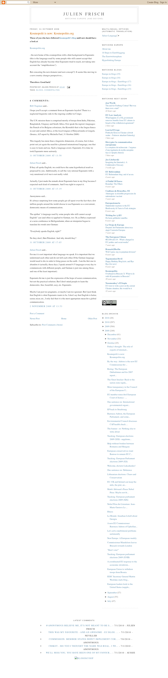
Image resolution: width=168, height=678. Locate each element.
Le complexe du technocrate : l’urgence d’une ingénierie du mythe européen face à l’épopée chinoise (120, 150)
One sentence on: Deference (119, 469)
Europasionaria (112, 202)
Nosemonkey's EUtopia (116, 283)
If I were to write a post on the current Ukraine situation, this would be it (120, 287)
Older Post (92, 318)
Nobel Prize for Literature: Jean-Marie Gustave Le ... (121, 506)
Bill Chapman (36, 105)
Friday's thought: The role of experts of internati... (120, 348)
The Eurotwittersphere (112, 56)
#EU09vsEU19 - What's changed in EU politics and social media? (119, 240)
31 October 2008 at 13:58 (46, 155)
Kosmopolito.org (37, 48)
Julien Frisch (84, 14)
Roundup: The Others (114, 183)
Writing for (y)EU (113, 215)
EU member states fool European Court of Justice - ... (121, 396)
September (112, 592)
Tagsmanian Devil (113, 258)
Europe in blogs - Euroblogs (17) (116, 81)
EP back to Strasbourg (117, 409)
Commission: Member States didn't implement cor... (83, 639)
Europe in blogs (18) (111, 77)
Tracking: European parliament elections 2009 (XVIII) (121, 556)
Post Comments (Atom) (52, 324)
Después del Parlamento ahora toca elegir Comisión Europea (119, 228)
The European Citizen (115, 236)
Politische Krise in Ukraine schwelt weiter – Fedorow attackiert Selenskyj (120, 133)
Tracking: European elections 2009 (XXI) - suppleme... (120, 437)
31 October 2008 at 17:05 (46, 242)
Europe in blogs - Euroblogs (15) (116, 88)
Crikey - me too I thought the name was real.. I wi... (83, 645)
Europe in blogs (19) (111, 73)
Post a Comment (37, 313)
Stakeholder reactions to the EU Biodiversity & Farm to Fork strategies (120, 207)
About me (106, 48)
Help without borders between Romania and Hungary (120, 445)
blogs (39, 90)
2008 (107, 330)
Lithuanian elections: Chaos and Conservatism (121, 476)
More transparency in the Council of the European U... (122, 388)
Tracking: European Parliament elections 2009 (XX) (121, 460)
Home (63, 318)
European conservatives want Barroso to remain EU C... (120, 452)
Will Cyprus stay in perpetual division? (120, 251)
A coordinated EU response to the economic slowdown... (122, 563)
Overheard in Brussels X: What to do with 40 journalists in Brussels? (120, 274)
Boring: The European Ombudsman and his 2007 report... (120, 372)
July (109, 601)
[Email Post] (68, 87)
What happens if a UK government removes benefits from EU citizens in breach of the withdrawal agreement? (120, 120)
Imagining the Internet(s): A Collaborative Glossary (116, 163)
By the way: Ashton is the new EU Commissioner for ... (122, 363)
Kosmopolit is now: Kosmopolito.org (52, 33)
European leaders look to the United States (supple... (120, 586)
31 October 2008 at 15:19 (46, 188)
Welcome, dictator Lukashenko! (121, 465)
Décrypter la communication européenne (118, 143)
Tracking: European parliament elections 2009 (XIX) (121, 498)
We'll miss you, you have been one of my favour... (79, 652)
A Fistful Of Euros (113, 181)
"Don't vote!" (113, 549)
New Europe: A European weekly (122, 538)
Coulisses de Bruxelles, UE (117, 190)
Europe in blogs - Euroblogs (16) (116, 85)
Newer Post (35, 318)
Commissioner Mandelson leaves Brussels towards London (122, 544)
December (111, 334)
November (112, 338)
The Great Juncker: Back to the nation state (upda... (121, 381)
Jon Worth (110, 102)
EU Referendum (112, 171)
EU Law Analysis (113, 114)
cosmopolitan (52, 90)
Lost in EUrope (112, 129)
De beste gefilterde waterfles (116, 218)
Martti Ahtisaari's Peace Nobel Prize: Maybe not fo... (120, 491)
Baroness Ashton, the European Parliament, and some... (121, 415)
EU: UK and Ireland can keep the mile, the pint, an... (121, 483)
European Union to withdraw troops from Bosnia (120, 571)
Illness (110, 511)
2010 (107, 322)
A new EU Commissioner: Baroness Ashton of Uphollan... (122, 525)
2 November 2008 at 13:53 (46, 306)
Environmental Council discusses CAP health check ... (122, 423)
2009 (107, 326)
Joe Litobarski (112, 159)
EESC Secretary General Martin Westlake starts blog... (121, 578)
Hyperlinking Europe (111, 60)
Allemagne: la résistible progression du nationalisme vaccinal (120, 194)
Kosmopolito (111, 270)
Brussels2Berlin (112, 249)
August (110, 596)
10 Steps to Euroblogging (113, 52)
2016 (107, 317)
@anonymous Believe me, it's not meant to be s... (79, 625)
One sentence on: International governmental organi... (121, 403)
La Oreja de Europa (114, 224)
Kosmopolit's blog (67, 37)
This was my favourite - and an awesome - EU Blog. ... (83, 632)
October (111, 342)
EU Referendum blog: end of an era (119, 174)
